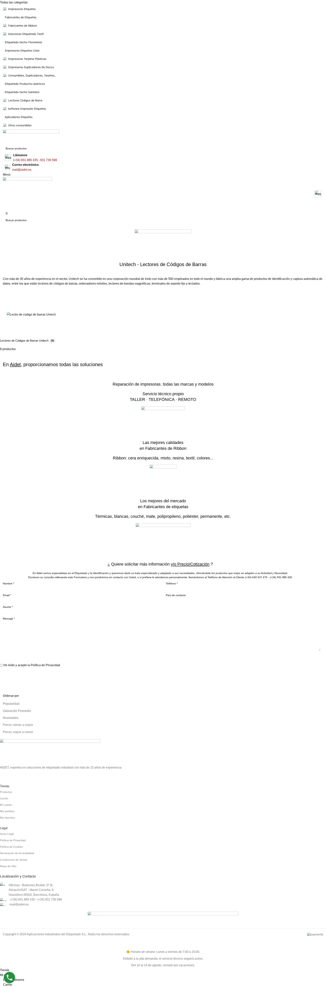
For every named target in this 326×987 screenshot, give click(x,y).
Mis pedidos (7, 811)
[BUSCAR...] (324, 146)
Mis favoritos (7, 817)
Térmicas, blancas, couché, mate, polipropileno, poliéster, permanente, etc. (163, 516)
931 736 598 (48, 160)
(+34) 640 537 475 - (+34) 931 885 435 (268, 577)
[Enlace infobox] (163, 194)
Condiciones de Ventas (13, 859)
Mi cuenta (6, 804)
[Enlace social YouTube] (13, 774)
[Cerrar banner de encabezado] (4, 944)
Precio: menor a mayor (18, 724)
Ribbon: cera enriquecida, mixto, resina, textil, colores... (163, 458)
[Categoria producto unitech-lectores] (160, 321)
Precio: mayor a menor (18, 732)
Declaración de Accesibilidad (17, 853)
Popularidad (11, 703)
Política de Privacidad (45, 665)
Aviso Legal (7, 833)
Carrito (4, 798)
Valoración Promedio (17, 710)
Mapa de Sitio (8, 866)
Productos (6, 791)
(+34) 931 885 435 (25, 160)
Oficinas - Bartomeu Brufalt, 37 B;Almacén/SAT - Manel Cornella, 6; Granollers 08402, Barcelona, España (34, 890)
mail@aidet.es (21, 169)
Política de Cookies (11, 846)
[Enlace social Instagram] (4, 774)
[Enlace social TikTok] (22, 774)
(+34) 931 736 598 (49, 899)
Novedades (10, 717)
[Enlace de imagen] (50, 751)
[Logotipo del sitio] (31, 136)
